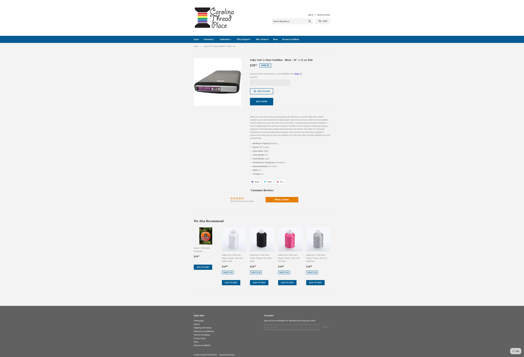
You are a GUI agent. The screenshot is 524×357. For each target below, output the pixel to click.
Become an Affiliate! (290, 39)
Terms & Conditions (202, 335)
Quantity (253, 77)
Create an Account (323, 15)
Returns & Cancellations (204, 331)
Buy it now (261, 101)
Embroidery (208, 39)
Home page (198, 321)
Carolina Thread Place (208, 355)
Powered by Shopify (226, 355)
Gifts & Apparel (243, 39)
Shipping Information (203, 328)
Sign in (310, 15)
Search (197, 324)
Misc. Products (262, 39)
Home (196, 39)
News (275, 39)
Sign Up (325, 327)
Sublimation (225, 39)
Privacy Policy (200, 338)
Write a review (282, 199)
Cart (324, 21)
